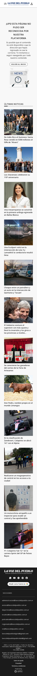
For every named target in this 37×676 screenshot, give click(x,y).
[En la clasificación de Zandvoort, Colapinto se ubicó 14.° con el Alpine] (18, 423)
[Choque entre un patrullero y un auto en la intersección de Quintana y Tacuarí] (18, 272)
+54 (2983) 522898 (18, 650)
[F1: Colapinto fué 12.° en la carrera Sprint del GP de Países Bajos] (18, 536)
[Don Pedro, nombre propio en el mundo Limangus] (18, 388)
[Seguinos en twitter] (18, 578)
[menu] (5, 4)
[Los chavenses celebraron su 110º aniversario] (18, 160)
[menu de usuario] (31, 4)
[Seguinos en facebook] (27, 578)
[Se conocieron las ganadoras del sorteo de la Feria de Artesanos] (18, 350)
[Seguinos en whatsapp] (10, 578)
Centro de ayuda (18, 660)
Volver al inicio (18, 64)
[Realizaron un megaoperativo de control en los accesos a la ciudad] (18, 460)
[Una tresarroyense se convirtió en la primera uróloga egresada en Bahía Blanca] (18, 195)
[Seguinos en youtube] (14, 578)
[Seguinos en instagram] (22, 578)
